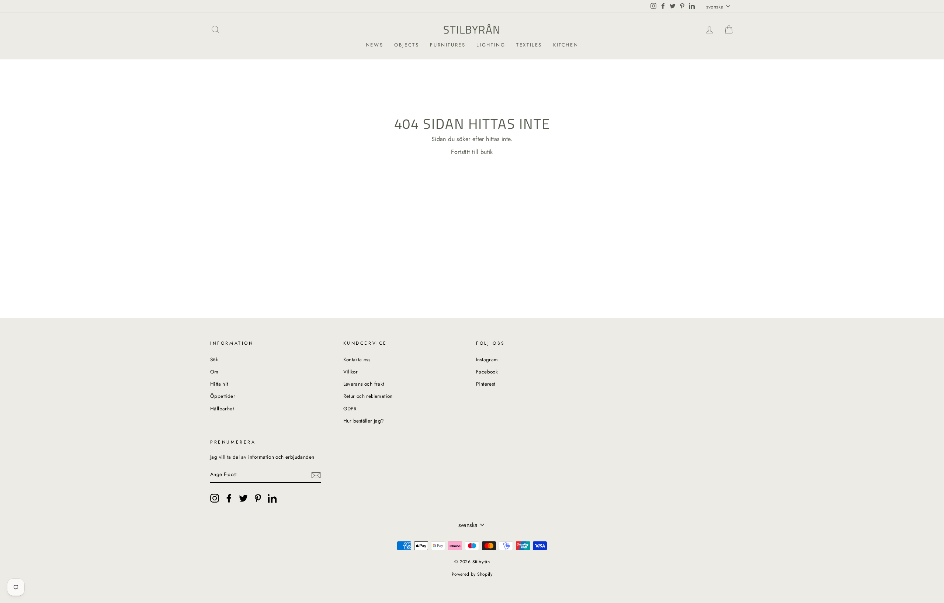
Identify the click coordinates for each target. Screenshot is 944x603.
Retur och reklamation (368, 396)
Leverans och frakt (363, 383)
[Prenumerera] (316, 474)
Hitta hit (219, 383)
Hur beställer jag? (363, 420)
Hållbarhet (222, 408)
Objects (406, 44)
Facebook (487, 371)
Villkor (350, 371)
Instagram (487, 359)
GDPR (350, 408)
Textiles (529, 44)
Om (214, 371)
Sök (214, 359)
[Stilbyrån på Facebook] (229, 498)
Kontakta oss (357, 359)
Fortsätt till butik (472, 152)
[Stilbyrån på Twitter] (243, 498)
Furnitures (447, 44)
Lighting (490, 44)
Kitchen (565, 44)
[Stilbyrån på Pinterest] (257, 498)
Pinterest (485, 383)
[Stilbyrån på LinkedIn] (272, 498)
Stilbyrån (472, 29)
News (374, 44)
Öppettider (222, 396)
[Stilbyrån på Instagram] (214, 498)
